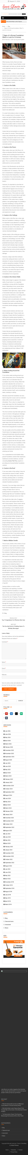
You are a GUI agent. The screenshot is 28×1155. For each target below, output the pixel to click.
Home (7, 1149)
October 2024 (9, 789)
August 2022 (8, 866)
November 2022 (9, 856)
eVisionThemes (15, 1145)
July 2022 (7, 869)
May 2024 (7, 801)
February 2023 (9, 846)
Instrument (8, 924)
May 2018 (7, 898)
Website (4, 674)
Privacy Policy (14, 1152)
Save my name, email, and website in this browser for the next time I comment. (13, 684)
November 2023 (9, 821)
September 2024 (9, 792)
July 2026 (7, 731)
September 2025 (9, 756)
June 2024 (8, 798)
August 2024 (8, 795)
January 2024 (8, 814)
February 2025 (9, 779)
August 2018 (8, 891)
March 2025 (8, 776)
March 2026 (8, 744)
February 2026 (9, 747)
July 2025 (7, 763)
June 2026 (8, 734)
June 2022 (8, 872)
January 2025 (8, 782)
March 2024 (8, 808)
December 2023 (9, 817)
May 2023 (7, 840)
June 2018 (8, 895)
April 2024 (8, 805)
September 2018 (9, 888)
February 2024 (9, 811)
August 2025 (8, 760)
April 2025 (8, 773)
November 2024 (9, 785)
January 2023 (8, 850)
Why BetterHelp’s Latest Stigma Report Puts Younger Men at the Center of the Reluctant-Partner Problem (14, 1110)
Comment (5, 642)
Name (4, 662)
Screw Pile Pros (12, 461)
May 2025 (7, 769)
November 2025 (9, 753)
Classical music (9, 921)
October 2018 (9, 885)
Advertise (13, 1149)
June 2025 (8, 766)
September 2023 (9, 827)
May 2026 (7, 737)
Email (4, 668)
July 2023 (7, 834)
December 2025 (9, 750)
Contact (20, 1149)
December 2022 (9, 853)
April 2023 (8, 843)
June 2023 (8, 837)
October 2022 (9, 859)
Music (6, 928)
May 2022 (7, 875)
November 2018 (9, 882)
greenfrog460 (20, 39)
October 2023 (9, 824)
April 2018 (8, 901)
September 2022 (9, 862)
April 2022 (8, 878)
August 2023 (8, 830)
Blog (5, 613)
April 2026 (8, 740)
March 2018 (8, 904)
